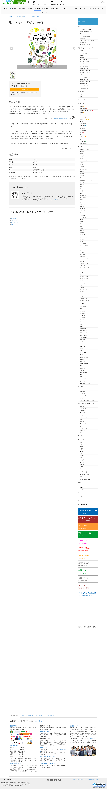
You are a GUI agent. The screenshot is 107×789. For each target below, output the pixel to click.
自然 (81, 350)
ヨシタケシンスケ (84, 237)
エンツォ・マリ (83, 287)
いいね (81, 489)
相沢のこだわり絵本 (84, 477)
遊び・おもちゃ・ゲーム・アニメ (87, 337)
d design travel (83, 485)
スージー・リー (83, 298)
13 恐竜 (81, 468)
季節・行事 (81, 103)
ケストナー (82, 254)
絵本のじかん (26, 16)
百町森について (39, 715)
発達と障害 (82, 368)
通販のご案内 (15, 715)
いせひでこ (82, 162)
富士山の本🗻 (83, 114)
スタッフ (92, 738)
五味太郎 (82, 184)
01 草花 (81, 442)
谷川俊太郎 (82, 208)
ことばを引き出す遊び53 (85, 29)
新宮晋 (81, 191)
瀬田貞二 (82, 202)
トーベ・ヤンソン (84, 296)
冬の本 (81, 139)
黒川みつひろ (83, 177)
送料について (14, 745)
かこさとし (82, 175)
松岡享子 (82, 228)
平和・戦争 (82, 370)
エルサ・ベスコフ (84, 278)
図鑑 (38, 16)
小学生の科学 (83, 315)
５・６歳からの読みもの (85, 66)
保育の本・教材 (83, 333)
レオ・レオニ (83, 294)
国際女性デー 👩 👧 (84, 119)
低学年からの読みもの (85, 70)
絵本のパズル (83, 412)
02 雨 (81, 444)
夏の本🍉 (82, 132)
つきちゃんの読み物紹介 (85, 479)
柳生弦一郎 (82, 234)
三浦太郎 (82, 230)
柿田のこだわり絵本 (84, 474)
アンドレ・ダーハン (84, 263)
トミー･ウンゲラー (84, 243)
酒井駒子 (82, 186)
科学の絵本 (14, 220)
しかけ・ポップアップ (85, 381)
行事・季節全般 (83, 143)
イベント (82, 8)
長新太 (81, 213)
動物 (81, 322)
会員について (50, 715)
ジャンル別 (81, 303)
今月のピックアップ (83, 99)
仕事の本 (82, 359)
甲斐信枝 (82, 173)
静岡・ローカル (83, 372)
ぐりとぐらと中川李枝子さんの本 (87, 400)
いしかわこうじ (83, 160)
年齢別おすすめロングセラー (86, 48)
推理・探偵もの (83, 330)
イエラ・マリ (83, 285)
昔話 (81, 308)
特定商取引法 (76, 779)
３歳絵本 (82, 57)
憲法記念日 (82, 128)
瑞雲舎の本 (82, 38)
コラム (71, 8)
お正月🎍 (82, 106)
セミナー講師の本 (84, 335)
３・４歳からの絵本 (84, 59)
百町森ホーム (12, 16)
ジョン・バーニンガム (85, 267)
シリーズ (80, 386)
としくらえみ (83, 217)
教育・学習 (82, 346)
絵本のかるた (83, 408)
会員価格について (45, 731)
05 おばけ (82, 451)
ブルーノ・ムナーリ (84, 289)
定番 (81, 96)
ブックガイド (83, 379)
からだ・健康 (83, 352)
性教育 (81, 354)
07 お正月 (82, 455)
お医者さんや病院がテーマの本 (87, 357)
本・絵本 (37, 8)
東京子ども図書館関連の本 (86, 36)
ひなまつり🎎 (83, 117)
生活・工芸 (45, 8)
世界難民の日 (83, 130)
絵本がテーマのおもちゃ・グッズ (87, 403)
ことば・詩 (82, 344)
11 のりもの (82, 464)
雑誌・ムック (82, 482)
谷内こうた (82, 206)
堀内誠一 (82, 226)
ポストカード (83, 421)
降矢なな (82, 223)
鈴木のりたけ (83, 197)
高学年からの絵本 (84, 79)
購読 (97, 779)
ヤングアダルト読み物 (85, 86)
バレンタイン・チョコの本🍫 (86, 110)
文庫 (81, 374)
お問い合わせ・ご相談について (48, 763)
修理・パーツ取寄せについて (48, 756)
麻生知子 (82, 153)
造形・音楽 (82, 339)
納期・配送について (15, 763)
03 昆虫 (81, 446)
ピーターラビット (84, 389)
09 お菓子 (82, 460)
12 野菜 (33, 16)
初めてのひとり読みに (85, 72)
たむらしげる (83, 210)
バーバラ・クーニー (84, 252)
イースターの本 (83, 123)
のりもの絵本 (83, 311)
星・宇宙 (82, 319)
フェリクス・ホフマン (85, 280)
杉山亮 (81, 193)
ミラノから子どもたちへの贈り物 (87, 40)
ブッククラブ (82, 496)
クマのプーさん (83, 391)
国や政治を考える (84, 42)
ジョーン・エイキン (84, 270)
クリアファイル (83, 417)
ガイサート (82, 250)
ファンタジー (83, 328)
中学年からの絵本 (84, 75)
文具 (81, 419)
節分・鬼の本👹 (83, 108)
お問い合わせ (91, 779)
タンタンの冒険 (83, 396)
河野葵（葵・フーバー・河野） (87, 180)
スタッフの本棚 (82, 472)
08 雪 (81, 457)
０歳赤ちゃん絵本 (84, 50)
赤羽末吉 (82, 151)
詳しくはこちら (41, 721)
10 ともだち (82, 462)
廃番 (79, 500)
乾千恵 (81, 164)
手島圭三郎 (82, 215)
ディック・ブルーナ (84, 276)
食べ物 (81, 326)
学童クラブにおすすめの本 (86, 31)
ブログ (89, 8)
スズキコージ (83, 195)
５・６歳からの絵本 (84, 64)
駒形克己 (82, 182)
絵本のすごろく (83, 410)
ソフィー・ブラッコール (85, 274)
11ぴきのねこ (83, 430)
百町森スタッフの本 (84, 149)
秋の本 (81, 134)
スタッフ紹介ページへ (55, 200)
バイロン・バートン (84, 300)
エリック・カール (84, 248)
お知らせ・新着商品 (27, 715)
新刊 (81, 94)
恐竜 (81, 324)
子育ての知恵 (83, 306)
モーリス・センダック (85, 259)
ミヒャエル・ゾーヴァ (85, 261)
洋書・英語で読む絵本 (85, 383)
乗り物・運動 (54, 8)
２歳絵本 (82, 55)
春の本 (81, 121)
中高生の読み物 (83, 83)
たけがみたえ (83, 204)
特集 (79, 26)
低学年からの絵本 (84, 68)
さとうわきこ (83, 188)
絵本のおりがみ (83, 423)
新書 (81, 376)
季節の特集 (22, 8)
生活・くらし (83, 361)
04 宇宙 (81, 449)
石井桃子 (82, 158)
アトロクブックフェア (85, 44)
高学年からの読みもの (85, 81)
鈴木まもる (82, 199)
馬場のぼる (82, 221)
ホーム (5, 8)
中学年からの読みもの (85, 77)
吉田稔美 (82, 239)
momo (81, 487)
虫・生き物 (82, 317)
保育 (94, 8)
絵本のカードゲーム (84, 406)
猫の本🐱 (82, 112)
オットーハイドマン (84, 245)
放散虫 (81, 33)
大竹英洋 (82, 171)
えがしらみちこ (83, 169)
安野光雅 (82, 156)
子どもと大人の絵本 (84, 88)
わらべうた (82, 341)
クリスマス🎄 (83, 141)
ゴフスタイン (83, 256)
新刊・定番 (81, 91)
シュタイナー (83, 348)
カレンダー (82, 426)
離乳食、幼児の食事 (84, 363)
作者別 (80, 146)
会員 (76, 8)
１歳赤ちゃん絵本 (84, 53)
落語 (81, 365)
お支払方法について (15, 726)
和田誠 (81, 241)
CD (79, 492)
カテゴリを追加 (82, 504)
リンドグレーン (83, 291)
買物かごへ (25, 89)
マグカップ (82, 415)
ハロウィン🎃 (83, 136)
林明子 (81, 219)
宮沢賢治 (82, 232)
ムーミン (82, 398)
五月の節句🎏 (83, 125)
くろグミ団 (82, 393)
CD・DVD (64, 8)
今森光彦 (82, 166)
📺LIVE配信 (13, 8)
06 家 (81, 453)
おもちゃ (29, 8)
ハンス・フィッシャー (85, 272)
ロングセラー (82, 435)
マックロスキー (83, 283)
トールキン (82, 265)
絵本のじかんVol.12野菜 (60, 118)
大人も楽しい (14, 222)
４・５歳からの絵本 (84, 61)
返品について (43, 747)
